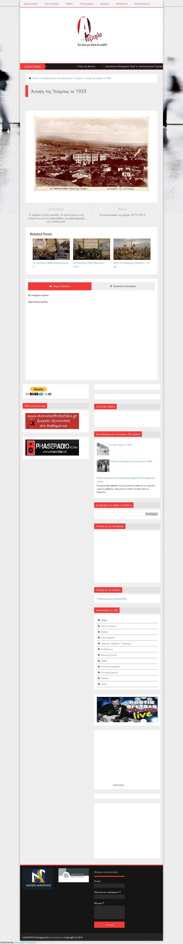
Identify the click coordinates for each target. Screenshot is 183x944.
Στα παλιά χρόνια (64, 78)
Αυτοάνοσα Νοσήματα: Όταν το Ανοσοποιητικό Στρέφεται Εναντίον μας (129, 66)
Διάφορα (104, 3)
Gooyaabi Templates (25, 942)
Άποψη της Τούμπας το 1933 (98, 78)
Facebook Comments (124, 286)
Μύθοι (104, 660)
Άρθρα (104, 620)
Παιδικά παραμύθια (110, 666)
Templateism (56, 937)
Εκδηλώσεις (121, 3)
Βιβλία (69, 3)
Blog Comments (61, 286)
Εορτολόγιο (118, 784)
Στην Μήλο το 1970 (122, 444)
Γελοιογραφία (86, 3)
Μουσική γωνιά (142, 3)
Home (35, 78)
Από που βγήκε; (108, 626)
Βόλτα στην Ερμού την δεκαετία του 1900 (132, 461)
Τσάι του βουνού (72, 66)
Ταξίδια (104, 678)
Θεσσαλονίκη (47, 78)
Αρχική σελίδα (30, 3)
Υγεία (104, 684)
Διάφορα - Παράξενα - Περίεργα (116, 643)
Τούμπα (78, 78)
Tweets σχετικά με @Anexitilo (112, 598)
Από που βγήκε (51, 3)
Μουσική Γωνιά (109, 655)
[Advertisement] (127, 831)
